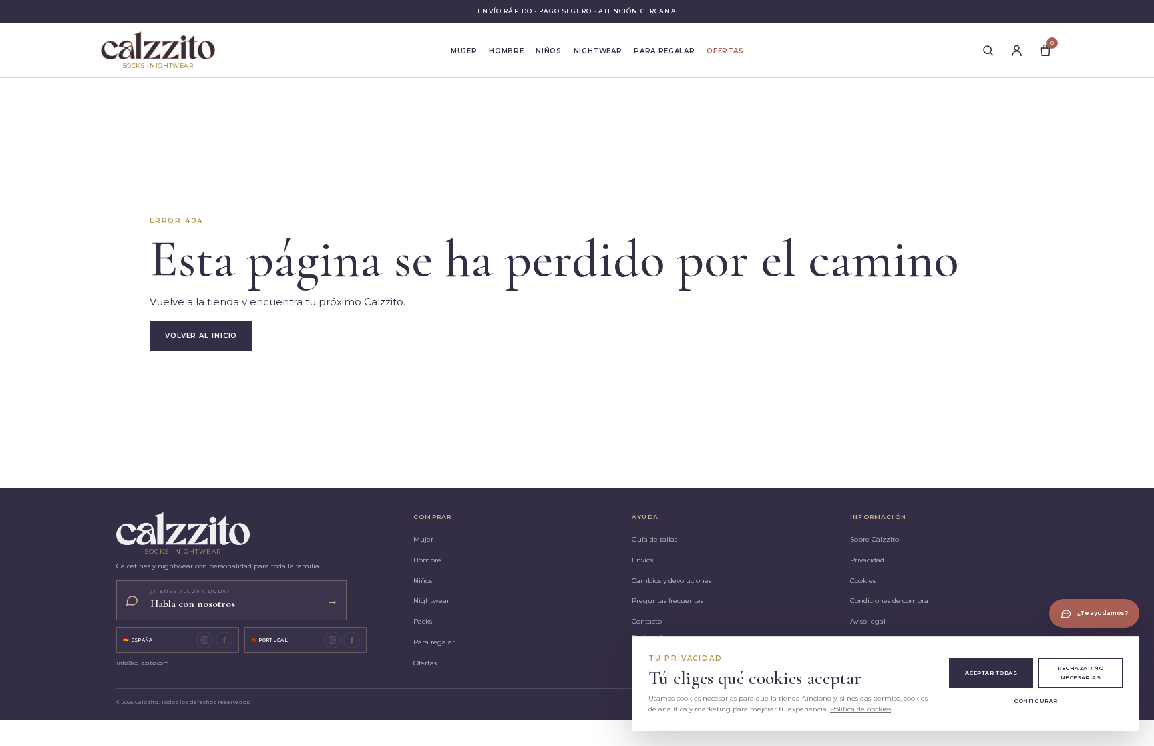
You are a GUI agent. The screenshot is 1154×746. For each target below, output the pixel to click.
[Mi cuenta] (1016, 50)
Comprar (432, 516)
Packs (422, 621)
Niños (548, 51)
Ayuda (645, 516)
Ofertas (725, 51)
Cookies (863, 580)
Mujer (464, 51)
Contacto (647, 621)
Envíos (642, 560)
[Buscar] (987, 50)
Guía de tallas (654, 539)
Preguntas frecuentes (667, 600)
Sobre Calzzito (874, 539)
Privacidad (867, 560)
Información (878, 516)
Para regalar (664, 51)
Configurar (1036, 700)
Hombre (506, 51)
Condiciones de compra (889, 600)
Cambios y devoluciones (671, 580)
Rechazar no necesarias (1080, 672)
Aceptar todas (991, 672)
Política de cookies (860, 709)
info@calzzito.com (142, 662)
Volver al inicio (201, 335)
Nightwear (598, 51)
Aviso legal (868, 621)
